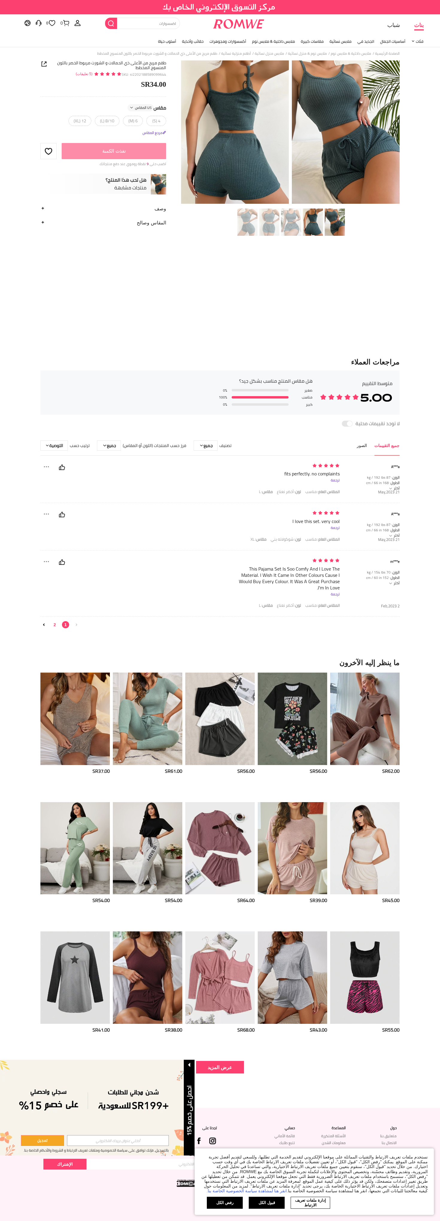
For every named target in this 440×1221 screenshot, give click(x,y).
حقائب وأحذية (193, 41)
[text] (289, 466)
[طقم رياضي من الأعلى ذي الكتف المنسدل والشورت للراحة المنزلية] (292, 977)
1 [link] (65, 624)
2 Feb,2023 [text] (390, 606)
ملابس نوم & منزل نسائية (307, 53)
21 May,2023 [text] (389, 492)
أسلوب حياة (167, 41)
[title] (220, 662)
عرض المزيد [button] (220, 1067)
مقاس (150, 107)
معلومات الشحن (334, 1142)
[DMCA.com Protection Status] (187, 1183)
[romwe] (239, 22)
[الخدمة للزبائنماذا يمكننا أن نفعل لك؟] (38, 22)
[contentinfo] (391, 771)
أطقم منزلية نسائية (236, 53)
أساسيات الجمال (392, 41)
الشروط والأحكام (51, 1150)
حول (393, 1128)
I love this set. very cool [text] (316, 521)
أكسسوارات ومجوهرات (228, 41)
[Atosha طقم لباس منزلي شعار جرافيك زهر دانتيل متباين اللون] (292, 719)
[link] (220, 7)
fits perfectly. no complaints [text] (312, 474)
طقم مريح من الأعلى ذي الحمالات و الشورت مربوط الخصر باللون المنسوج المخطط (111, 65)
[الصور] (290, 133)
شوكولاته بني (286, 539)
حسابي (290, 1128)
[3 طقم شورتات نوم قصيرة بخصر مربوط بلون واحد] (220, 719)
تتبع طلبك (287, 1142)
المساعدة (339, 1128)
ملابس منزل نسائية (269, 53)
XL (258, 539)
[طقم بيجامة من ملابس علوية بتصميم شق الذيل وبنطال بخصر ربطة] (365, 719)
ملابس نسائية (340, 41)
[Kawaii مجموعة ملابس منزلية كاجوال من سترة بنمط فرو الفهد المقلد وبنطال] (365, 977)
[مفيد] (62, 467)
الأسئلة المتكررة (333, 1135)
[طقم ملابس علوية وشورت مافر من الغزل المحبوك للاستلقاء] (292, 848)
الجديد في (365, 41)
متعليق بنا (388, 1135)
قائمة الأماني (284, 1135)
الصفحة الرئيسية (387, 53)
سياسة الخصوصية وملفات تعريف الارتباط (97, 1150)
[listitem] (365, 735)
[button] (48, 151)
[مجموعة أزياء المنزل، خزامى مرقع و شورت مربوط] (147, 977)
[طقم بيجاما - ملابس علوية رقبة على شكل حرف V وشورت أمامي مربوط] (75, 719)
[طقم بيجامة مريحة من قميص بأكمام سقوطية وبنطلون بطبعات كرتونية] (75, 848)
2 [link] (55, 624)
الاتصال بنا (389, 1142)
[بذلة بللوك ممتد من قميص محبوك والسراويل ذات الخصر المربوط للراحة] (147, 719)
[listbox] (77, 22)
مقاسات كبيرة (312, 41)
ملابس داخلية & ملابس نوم (273, 41)
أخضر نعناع (289, 492)
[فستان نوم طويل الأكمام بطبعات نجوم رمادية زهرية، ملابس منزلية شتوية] (75, 977)
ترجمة (335, 480)
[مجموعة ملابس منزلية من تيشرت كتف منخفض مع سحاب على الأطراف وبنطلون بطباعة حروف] (147, 848)
